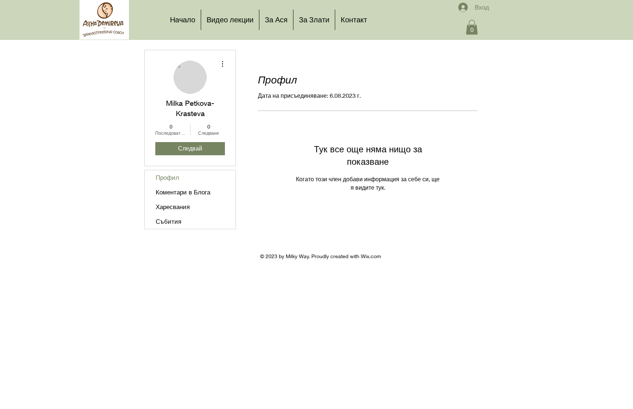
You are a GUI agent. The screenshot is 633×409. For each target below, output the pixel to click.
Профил (167, 177)
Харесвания (173, 207)
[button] (472, 27)
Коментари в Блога (183, 192)
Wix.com (371, 256)
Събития (168, 221)
